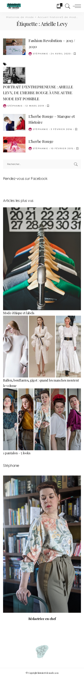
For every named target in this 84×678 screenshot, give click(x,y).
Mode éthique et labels (18, 313)
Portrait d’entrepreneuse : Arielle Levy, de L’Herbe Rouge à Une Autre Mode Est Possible (38, 92)
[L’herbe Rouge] (14, 144)
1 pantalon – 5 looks (16, 453)
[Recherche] (66, 6)
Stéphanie (40, 54)
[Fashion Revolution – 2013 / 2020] (14, 46)
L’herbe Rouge (41, 141)
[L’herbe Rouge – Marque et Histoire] (14, 122)
